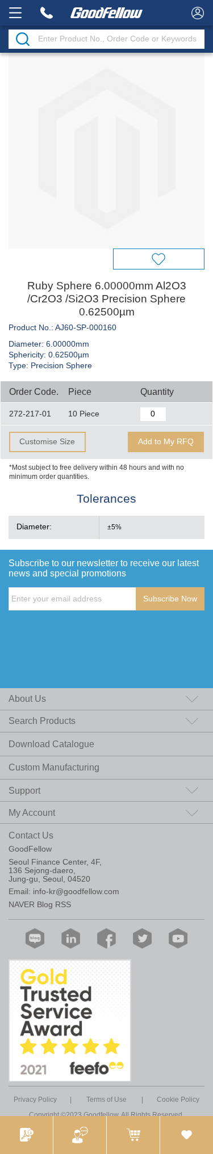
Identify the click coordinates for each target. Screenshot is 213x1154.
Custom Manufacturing (54, 767)
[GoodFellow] (106, 13)
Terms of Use (106, 1099)
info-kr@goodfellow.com (76, 891)
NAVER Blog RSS (40, 904)
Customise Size (47, 441)
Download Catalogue (51, 744)
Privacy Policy (35, 1099)
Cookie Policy (178, 1099)
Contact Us (31, 835)
